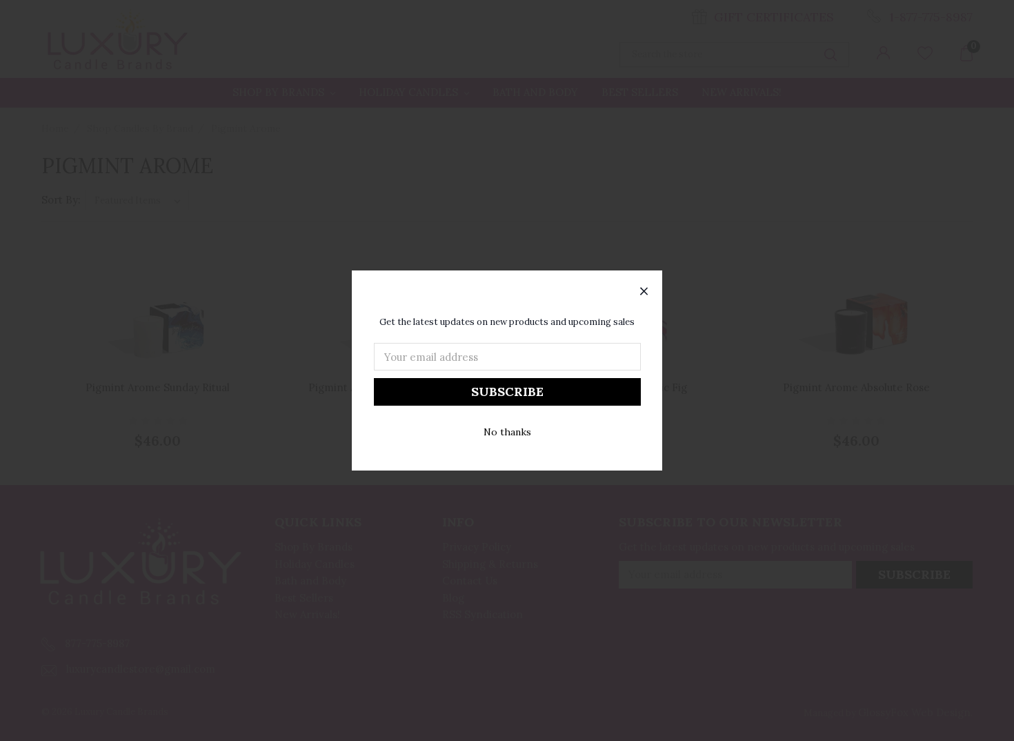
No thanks (507, 432)
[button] (644, 292)
